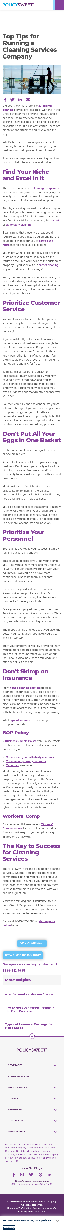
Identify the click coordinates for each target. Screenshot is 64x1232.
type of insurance (21, 720)
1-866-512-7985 (14, 970)
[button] (57, 1221)
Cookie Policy (9, 1227)
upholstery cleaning (19, 224)
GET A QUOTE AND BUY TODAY (23, 955)
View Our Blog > (32, 1168)
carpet (55, 220)
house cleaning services (25, 688)
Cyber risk (12, 765)
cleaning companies (46, 188)
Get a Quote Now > (32, 943)
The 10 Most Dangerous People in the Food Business (29, 1009)
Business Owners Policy (20, 741)
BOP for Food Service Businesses (29, 994)
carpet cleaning (49, 265)
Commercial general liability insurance (30, 757)
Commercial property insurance (26, 761)
